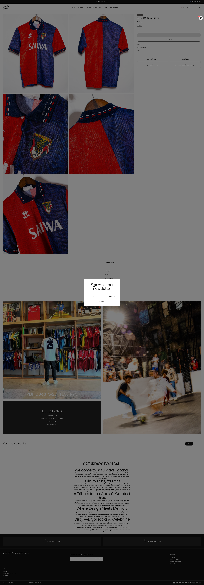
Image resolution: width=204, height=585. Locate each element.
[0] (201, 18)
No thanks (102, 301)
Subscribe (112, 296)
